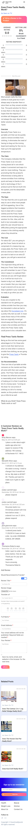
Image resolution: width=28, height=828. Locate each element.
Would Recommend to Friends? (13, 575)
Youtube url (5, 595)
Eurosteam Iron (17, 311)
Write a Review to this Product (12, 19)
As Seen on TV (6, 13)
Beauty (16, 803)
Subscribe (15, 794)
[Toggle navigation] (24, 2)
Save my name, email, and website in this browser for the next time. (13, 659)
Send (5, 667)
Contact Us (18, 809)
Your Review (6, 640)
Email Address (7, 625)
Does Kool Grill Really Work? (12, 769)
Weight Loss (5, 806)
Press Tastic (14, 354)
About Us (4, 809)
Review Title (6, 581)
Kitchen (17, 806)
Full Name (5, 617)
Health (3, 803)
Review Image (6, 588)
